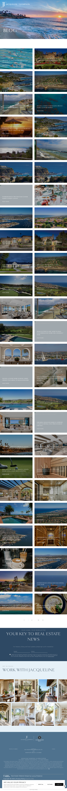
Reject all (40, 784)
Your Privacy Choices (33, 789)
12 (38, 620)
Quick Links (30, 778)
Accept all (59, 784)
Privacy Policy (51, 656)
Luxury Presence (37, 776)
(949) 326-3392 (13, 750)
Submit (51, 651)
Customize (49, 784)
